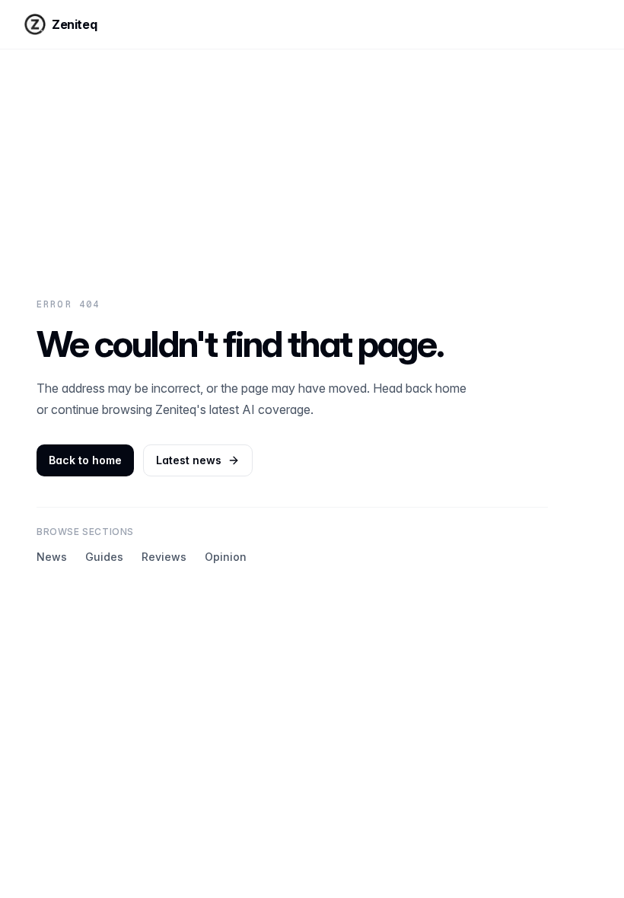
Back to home (85, 460)
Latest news (188, 460)
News (52, 556)
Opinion (226, 556)
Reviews (164, 556)
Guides (104, 556)
